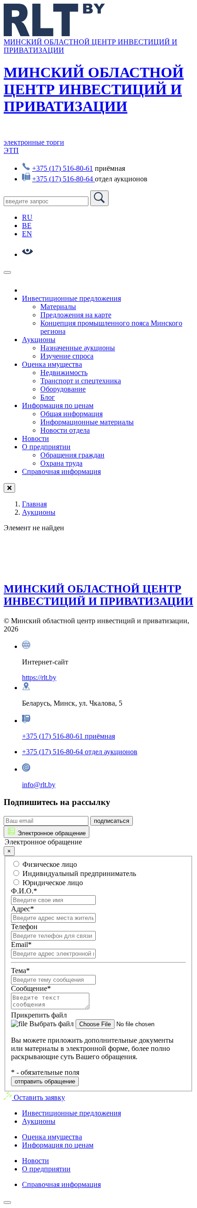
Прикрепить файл (39, 1015)
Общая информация (71, 414)
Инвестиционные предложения (71, 298)
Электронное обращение (51, 833)
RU (27, 217)
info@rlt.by (38, 785)
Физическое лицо (49, 864)
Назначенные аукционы (77, 348)
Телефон (24, 926)
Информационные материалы (87, 422)
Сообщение (31, 988)
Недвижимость (64, 372)
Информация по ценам (57, 405)
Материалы (58, 306)
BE (27, 225)
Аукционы (38, 339)
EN (27, 234)
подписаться (111, 820)
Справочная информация (61, 471)
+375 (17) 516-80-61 (62, 168)
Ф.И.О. (24, 891)
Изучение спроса (66, 356)
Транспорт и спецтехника (80, 381)
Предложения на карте (75, 315)
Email (21, 944)
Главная (34, 504)
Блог (47, 397)
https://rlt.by (39, 677)
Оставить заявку (38, 1097)
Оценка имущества (52, 364)
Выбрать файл (50, 1024)
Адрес (22, 909)
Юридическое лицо (52, 883)
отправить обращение (45, 1081)
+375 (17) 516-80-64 (63, 179)
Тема (20, 970)
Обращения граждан (72, 455)
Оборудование (63, 389)
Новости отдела (65, 430)
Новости (35, 438)
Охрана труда (61, 463)
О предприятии (46, 447)
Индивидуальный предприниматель (78, 873)
